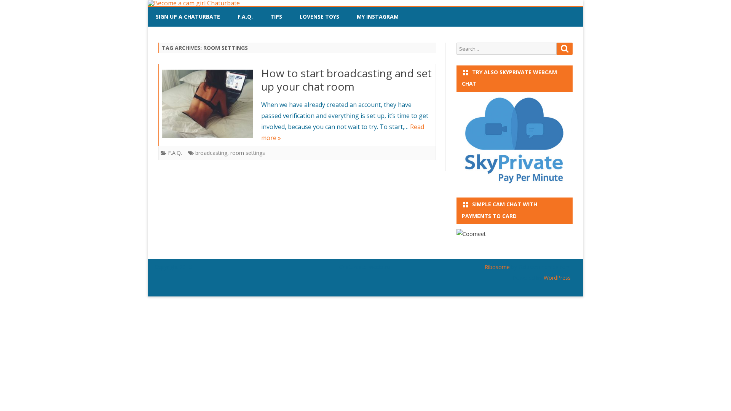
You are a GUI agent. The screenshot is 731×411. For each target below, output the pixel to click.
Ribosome (497, 267)
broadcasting (211, 152)
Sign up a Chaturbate (188, 16)
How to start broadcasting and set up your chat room (346, 80)
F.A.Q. (245, 16)
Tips (276, 16)
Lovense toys (319, 16)
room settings (247, 152)
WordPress (556, 277)
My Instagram (378, 16)
